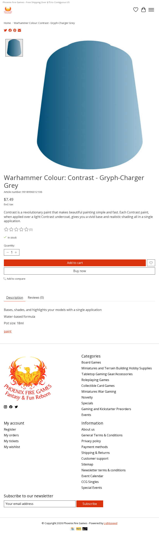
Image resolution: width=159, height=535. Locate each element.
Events (86, 415)
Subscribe (90, 504)
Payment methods (94, 447)
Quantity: (9, 245)
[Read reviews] (16, 229)
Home (7, 23)
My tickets (11, 441)
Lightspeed (110, 523)
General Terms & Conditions (102, 435)
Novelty (87, 397)
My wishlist (12, 447)
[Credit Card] (72, 529)
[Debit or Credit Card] (84, 529)
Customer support (94, 458)
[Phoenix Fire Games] (8, 10)
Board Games (91, 362)
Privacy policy (91, 441)
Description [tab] (14, 297)
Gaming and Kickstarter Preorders (106, 409)
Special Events (91, 487)
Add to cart (75, 263)
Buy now (79, 271)
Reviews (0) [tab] (36, 297)
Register (10, 429)
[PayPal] (78, 529)
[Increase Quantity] (15, 252)
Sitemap (87, 464)
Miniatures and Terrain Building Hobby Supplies (116, 368)
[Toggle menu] (151, 10)
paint (7, 331)
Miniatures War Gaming (98, 391)
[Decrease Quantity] (7, 252)
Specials (87, 403)
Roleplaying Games (95, 380)
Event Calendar (92, 476)
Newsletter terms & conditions (103, 470)
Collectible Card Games (98, 386)
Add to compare (16, 278)
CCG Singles (90, 482)
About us (88, 429)
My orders (11, 435)
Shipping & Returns (95, 453)
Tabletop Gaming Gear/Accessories (107, 374)
